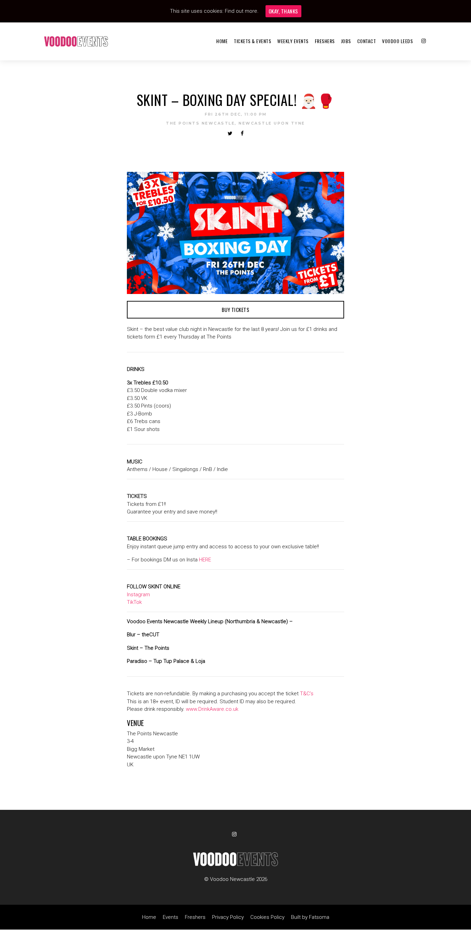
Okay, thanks (283, 11)
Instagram (138, 594)
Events (170, 917)
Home (222, 41)
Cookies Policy (267, 917)
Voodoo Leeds (397, 41)
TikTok (134, 602)
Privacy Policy (228, 917)
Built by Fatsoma (310, 917)
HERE (205, 560)
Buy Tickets (236, 309)
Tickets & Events (252, 41)
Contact (366, 41)
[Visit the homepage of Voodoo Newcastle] (76, 41)
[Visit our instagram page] (423, 41)
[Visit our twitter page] (230, 133)
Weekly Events (293, 41)
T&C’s (306, 693)
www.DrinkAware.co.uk (212, 709)
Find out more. (242, 11)
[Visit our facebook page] (242, 133)
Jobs (346, 41)
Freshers (325, 41)
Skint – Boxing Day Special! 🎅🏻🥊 (236, 99)
